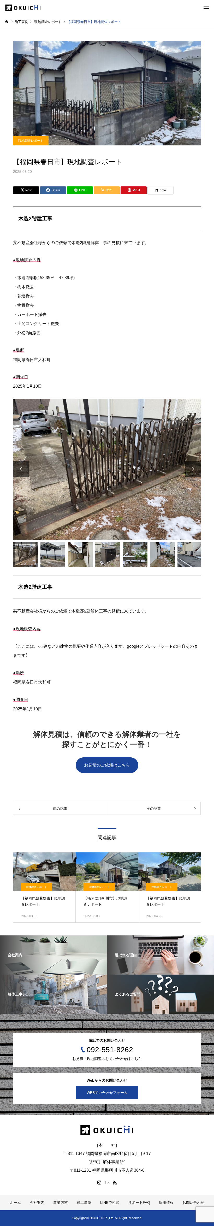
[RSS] (114, 1182)
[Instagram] (99, 1182)
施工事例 (84, 1202)
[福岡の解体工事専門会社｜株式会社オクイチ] (23, 8)
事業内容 (60, 1202)
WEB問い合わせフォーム (107, 1093)
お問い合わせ (193, 1202)
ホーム (15, 1202)
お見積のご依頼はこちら (107, 765)
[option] (107, 469)
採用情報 (166, 1202)
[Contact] (107, 1182)
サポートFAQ (139, 1202)
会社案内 (37, 1202)
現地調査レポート (30, 141)
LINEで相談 (109, 1202)
